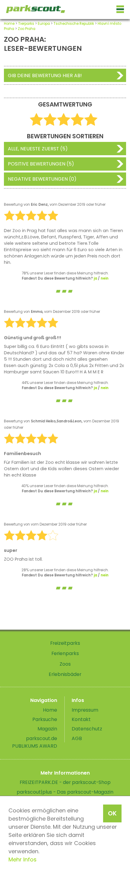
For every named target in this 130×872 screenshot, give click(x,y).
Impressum (85, 709)
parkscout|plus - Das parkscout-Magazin (65, 791)
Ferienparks (65, 653)
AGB (77, 738)
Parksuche (44, 719)
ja (95, 278)
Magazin (47, 728)
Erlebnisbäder (65, 674)
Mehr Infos (22, 859)
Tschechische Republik (74, 23)
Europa (44, 23)
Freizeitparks (65, 643)
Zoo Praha (26, 28)
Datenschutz (87, 728)
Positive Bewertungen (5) (41, 163)
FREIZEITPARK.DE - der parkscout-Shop (65, 782)
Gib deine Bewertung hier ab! (45, 75)
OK (112, 813)
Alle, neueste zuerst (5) (38, 148)
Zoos (65, 664)
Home (9, 23)
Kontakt (81, 719)
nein (105, 278)
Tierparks (26, 23)
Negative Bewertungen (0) (42, 178)
